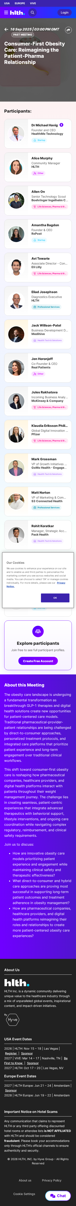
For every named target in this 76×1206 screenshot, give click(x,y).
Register (11, 1053)
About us (25, 1180)
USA (7, 3)
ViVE (33, 3)
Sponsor (27, 1053)
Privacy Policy (51, 1180)
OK (55, 597)
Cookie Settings (24, 1193)
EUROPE (20, 3)
